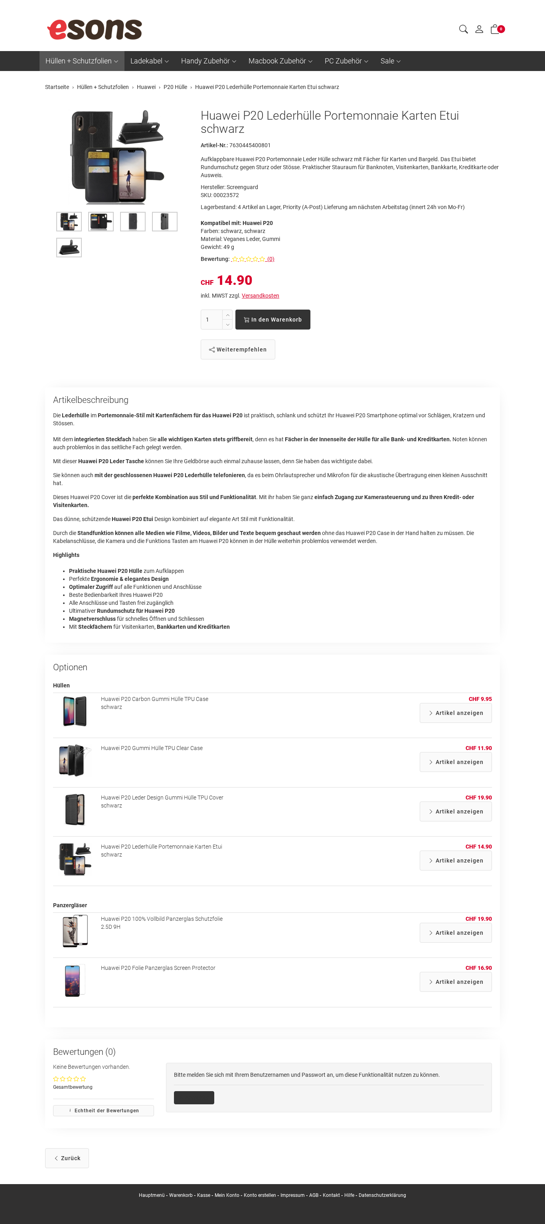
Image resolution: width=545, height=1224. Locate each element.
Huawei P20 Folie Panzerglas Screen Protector (158, 968)
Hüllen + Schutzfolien (78, 61)
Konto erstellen (260, 1195)
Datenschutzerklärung (382, 1195)
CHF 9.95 (480, 699)
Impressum (292, 1195)
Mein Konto (227, 1195)
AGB (313, 1195)
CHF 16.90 (479, 968)
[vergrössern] (117, 157)
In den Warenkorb (276, 319)
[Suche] (463, 30)
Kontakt (331, 1195)
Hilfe (349, 1195)
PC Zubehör (343, 61)
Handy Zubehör (205, 61)
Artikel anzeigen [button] (459, 713)
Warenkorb (181, 1195)
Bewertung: (215, 259)
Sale (387, 61)
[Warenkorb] (495, 31)
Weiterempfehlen (241, 349)
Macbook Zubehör (277, 61)
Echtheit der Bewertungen (106, 1110)
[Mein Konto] (479, 31)
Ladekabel (146, 61)
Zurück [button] (70, 1158)
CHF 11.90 (479, 748)
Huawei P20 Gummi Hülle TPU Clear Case (152, 748)
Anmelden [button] (197, 1097)
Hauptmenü (152, 1195)
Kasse (203, 1195)
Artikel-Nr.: (214, 145)
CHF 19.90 (479, 797)
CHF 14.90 (479, 846)
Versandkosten (260, 295)
